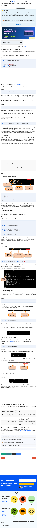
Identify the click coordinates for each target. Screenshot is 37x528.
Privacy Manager (5, 525)
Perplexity (9, 453)
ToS (28, 521)
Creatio (3, 514)
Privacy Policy (15, 521)
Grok (14, 453)
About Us (4, 500)
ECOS (3, 511)
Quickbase (4, 515)
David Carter (5, 7)
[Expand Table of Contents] (21, 42)
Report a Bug (18, 457)
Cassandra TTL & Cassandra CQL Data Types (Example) (13, 167)
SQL (25, 46)
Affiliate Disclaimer (23, 521)
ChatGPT (4, 453)
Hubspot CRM (5, 512)
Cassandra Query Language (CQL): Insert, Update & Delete (13, 163)
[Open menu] (26, 1)
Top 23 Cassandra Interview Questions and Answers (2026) (13, 169)
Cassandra (11, 341)
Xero (3, 517)
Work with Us (5, 503)
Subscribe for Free (26, 483)
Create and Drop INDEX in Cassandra (9, 165)
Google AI (19, 453)
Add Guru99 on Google (21, 7)
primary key (18, 84)
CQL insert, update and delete (25, 430)
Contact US (4, 501)
